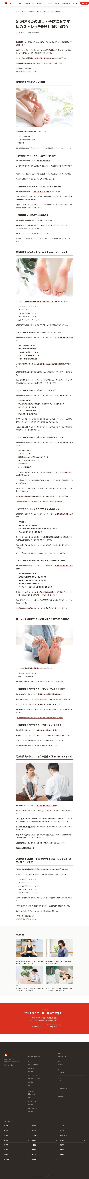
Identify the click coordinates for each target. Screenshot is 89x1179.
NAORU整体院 (42, 1176)
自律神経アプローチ (34, 1078)
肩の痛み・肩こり (33, 1101)
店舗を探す (53, 1027)
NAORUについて (29, 3)
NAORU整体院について (34, 1056)
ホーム (17, 11)
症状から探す (41, 3)
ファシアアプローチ (34, 1075)
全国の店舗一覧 (62, 1089)
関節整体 (30, 1072)
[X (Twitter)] (8, 1065)
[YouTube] (12, 1065)
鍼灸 (29, 1085)
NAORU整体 (20, 906)
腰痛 (29, 1098)
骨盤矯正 (30, 1082)
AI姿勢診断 (31, 1068)
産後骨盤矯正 (32, 1112)
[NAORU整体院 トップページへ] (9, 3)
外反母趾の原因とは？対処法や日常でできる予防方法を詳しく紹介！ (40, 717)
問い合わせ (61, 1097)
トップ (19, 3)
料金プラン (61, 1064)
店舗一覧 (84, 3)
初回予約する (36, 1027)
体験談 (57, 3)
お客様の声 (61, 1072)
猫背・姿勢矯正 (32, 1108)
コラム (75, 3)
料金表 (50, 3)
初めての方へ (66, 3)
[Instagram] (5, 1065)
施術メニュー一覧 (33, 1064)
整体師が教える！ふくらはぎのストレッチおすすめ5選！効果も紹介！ (40, 501)
